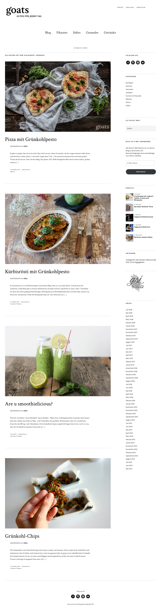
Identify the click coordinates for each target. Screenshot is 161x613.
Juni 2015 (129, 427)
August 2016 (130, 381)
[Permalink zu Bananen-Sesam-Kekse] (129, 238)
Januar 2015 (130, 443)
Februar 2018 (130, 323)
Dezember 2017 (131, 329)
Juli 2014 (129, 462)
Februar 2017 (130, 362)
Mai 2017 (129, 352)
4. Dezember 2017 (15, 170)
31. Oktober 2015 (14, 302)
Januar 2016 (130, 404)
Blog (48, 32)
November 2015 (131, 410)
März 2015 (129, 436)
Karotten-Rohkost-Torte (143, 207)
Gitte (25, 146)
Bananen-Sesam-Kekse (143, 237)
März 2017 (129, 358)
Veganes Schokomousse (143, 217)
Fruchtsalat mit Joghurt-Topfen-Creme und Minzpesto (144, 198)
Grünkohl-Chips (22, 536)
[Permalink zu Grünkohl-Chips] (58, 528)
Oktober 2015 (131, 414)
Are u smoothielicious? (29, 403)
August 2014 (130, 459)
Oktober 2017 (131, 336)
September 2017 (132, 339)
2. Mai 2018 (137, 215)
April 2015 (129, 433)
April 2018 (129, 316)
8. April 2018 (137, 225)
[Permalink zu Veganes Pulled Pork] (129, 228)
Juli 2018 (129, 310)
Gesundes (92, 32)
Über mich (130, 7)
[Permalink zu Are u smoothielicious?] (58, 395)
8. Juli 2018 (137, 194)
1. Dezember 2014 (15, 566)
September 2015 (132, 417)
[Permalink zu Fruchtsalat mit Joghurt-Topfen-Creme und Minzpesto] (129, 197)
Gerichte (129, 86)
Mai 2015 (129, 430)
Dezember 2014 (131, 446)
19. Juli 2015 (13, 434)
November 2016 (131, 371)
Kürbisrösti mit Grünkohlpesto (37, 271)
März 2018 (129, 319)
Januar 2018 (130, 326)
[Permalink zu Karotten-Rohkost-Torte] (129, 207)
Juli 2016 (129, 384)
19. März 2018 (138, 235)
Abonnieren (141, 172)
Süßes (76, 32)
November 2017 (131, 332)
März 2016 (129, 397)
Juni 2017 (129, 349)
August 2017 (130, 342)
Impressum (140, 7)
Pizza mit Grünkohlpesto (31, 139)
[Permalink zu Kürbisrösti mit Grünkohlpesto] (58, 263)
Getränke (110, 32)
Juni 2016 (129, 388)
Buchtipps (129, 83)
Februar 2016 (130, 401)
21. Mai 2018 (137, 204)
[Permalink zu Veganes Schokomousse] (129, 217)
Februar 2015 (130, 439)
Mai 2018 (129, 313)
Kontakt (120, 7)
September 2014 (132, 456)
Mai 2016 (129, 391)
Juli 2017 (129, 345)
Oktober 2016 (131, 375)
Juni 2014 (129, 465)
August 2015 (130, 420)
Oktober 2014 (131, 453)
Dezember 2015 (131, 407)
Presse (128, 102)
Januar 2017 (130, 365)
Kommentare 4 (23, 434)
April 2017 (129, 355)
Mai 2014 (129, 469)
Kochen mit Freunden (133, 96)
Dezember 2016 (131, 368)
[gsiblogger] (135, 292)
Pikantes (61, 32)
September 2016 (132, 378)
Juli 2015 (129, 423)
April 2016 (129, 394)
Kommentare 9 (25, 302)
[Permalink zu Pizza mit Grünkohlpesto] (58, 131)
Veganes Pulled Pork (142, 227)
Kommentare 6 (26, 170)
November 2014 (131, 449)
